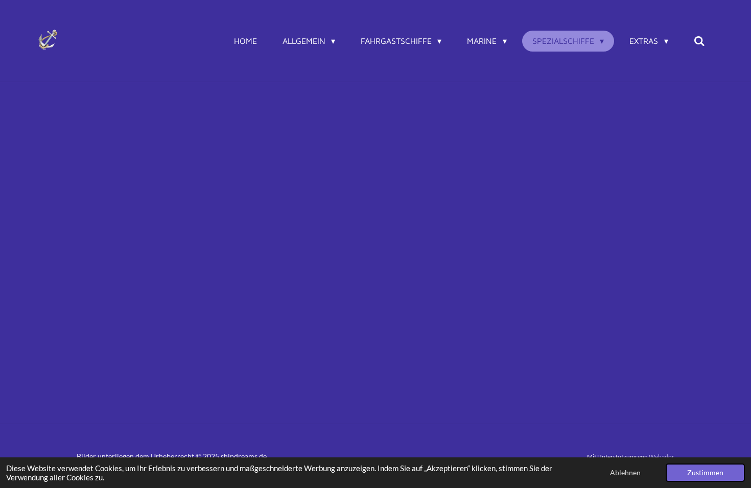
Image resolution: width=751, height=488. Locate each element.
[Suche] (699, 41)
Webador (661, 456)
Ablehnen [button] (625, 473)
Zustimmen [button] (705, 473)
